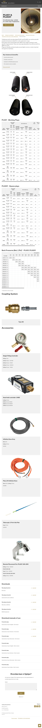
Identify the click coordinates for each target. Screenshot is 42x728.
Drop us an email (6, 67)
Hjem (3, 35)
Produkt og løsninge (9, 35)
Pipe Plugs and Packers (19, 35)
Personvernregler (14, 718)
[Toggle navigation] (39, 2)
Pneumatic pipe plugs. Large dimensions (10, 36)
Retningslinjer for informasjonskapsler (24, 718)
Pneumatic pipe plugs (30, 35)
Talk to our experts (8, 24)
